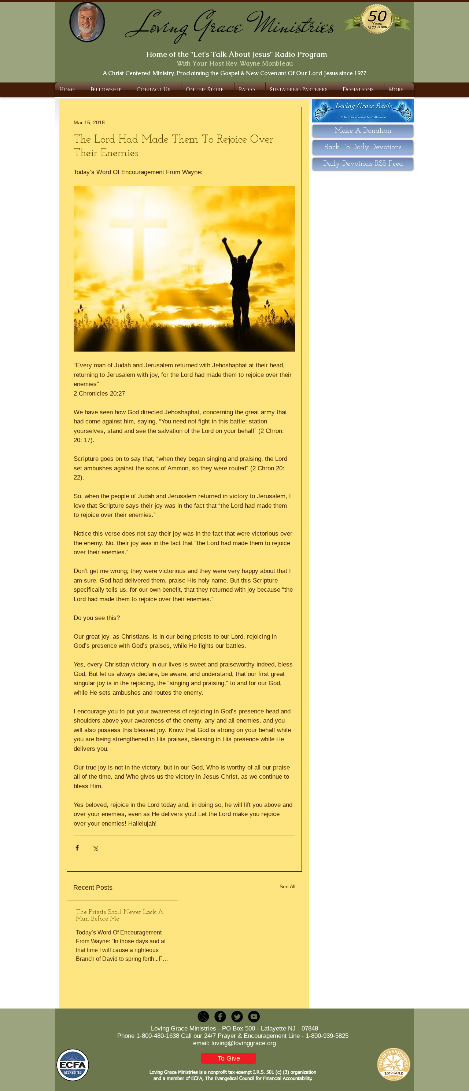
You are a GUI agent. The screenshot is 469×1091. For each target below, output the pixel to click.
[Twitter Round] (237, 1016)
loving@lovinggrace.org (243, 1043)
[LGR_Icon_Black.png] (203, 1016)
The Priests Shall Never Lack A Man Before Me (119, 915)
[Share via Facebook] (77, 847)
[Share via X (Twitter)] (95, 847)
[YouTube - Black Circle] (254, 1016)
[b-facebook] (220, 1016)
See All (287, 886)
